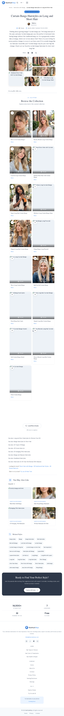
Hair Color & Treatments (32, 653)
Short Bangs (43, 559)
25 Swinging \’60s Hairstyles (22, 451)
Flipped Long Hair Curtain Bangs (19, 249)
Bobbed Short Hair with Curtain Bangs (42, 176)
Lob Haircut (25, 555)
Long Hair (12, 559)
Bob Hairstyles (41, 539)
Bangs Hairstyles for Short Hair (22, 441)
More (12, 142)
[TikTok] (30, 641)
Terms (25, 713)
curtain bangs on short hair (33, 547)
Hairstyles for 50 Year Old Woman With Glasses (27, 462)
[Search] (17, 2)
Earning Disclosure (32, 678)
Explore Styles (32, 690)
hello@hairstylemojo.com (32, 637)
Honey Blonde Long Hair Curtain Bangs (42, 357)
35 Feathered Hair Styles (41, 466)
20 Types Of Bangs (19, 445)
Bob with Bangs (14, 543)
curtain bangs (38, 543)
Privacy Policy (32, 675)
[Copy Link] (39, 52)
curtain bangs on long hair (16, 547)
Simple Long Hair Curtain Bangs (42, 321)
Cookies (38, 713)
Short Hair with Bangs (26, 466)
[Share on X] (36, 52)
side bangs (49, 563)
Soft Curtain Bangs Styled (17, 357)
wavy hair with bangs (27, 567)
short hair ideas (14, 563)
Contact (32, 671)
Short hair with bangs (26, 563)
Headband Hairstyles (20, 458)
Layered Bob (41, 551)
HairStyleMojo (29, 710)
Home (10, 7)
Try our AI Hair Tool (26, 471)
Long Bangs (35, 555)
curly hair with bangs (26, 543)
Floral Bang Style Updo (17, 321)
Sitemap (32, 682)
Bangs (20, 539)
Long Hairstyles (32, 559)
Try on (21, 136)
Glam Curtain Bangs (16, 394)
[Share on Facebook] (32, 52)
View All (10, 484)
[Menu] (27, 2)
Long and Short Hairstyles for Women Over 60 (27, 438)
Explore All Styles (31, 590)
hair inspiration (47, 547)
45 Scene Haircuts (19, 448)
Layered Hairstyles (14, 555)
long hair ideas (21, 559)
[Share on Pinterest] (28, 52)
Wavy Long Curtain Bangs (18, 285)
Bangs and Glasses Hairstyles (22, 455)
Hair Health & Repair (32, 656)
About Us (32, 668)
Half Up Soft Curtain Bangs (41, 285)
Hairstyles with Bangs (19, 7)
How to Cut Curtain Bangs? (18, 139)
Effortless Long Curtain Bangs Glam (43, 213)
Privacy (31, 713)
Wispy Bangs (39, 567)
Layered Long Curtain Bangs (18, 175)
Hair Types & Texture (32, 650)
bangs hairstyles (29, 539)
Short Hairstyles (39, 563)
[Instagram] (26, 641)
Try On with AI (32, 693)
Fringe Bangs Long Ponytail (41, 249)
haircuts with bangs (15, 551)
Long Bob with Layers (46, 555)
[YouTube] (37, 641)
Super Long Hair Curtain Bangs (19, 213)
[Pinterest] (33, 641)
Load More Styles (33, 426)
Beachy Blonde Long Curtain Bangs (43, 139)
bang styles (13, 539)
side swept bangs (14, 567)
